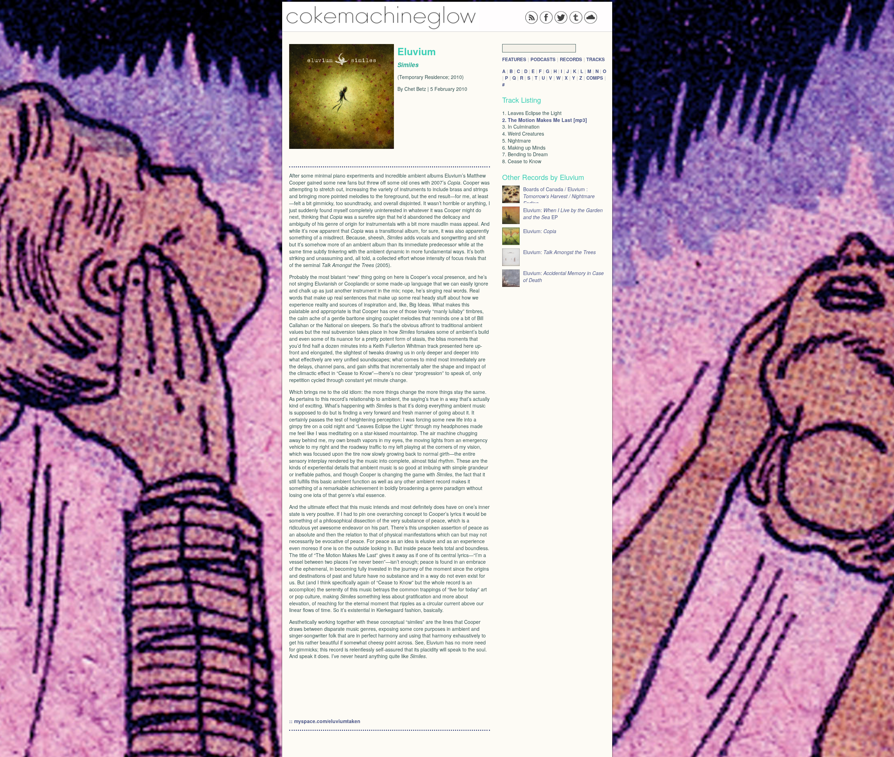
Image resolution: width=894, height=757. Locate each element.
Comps (594, 77)
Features (514, 59)
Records (571, 59)
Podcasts (543, 59)
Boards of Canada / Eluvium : (559, 196)
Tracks (595, 59)
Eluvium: (539, 231)
